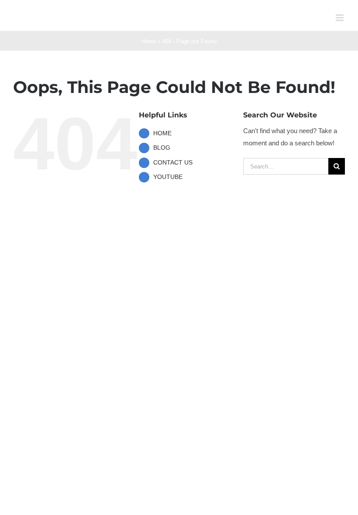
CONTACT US (173, 162)
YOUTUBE (167, 176)
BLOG (161, 147)
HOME (162, 133)
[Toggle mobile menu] (340, 17)
